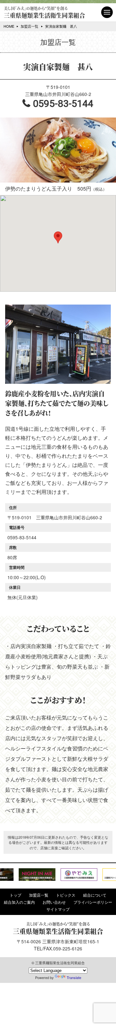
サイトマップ (58, 909)
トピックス (65, 895)
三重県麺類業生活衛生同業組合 (44, 12)
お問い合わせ (54, 902)
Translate (74, 977)
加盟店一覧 (29, 26)
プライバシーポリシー (92, 902)
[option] (37, 874)
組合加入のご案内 (19, 902)
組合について (94, 895)
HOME (9, 26)
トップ (15, 895)
